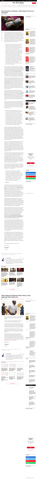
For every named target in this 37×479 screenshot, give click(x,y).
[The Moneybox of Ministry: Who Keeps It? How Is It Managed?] (12, 23)
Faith (12, 14)
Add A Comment (12, 289)
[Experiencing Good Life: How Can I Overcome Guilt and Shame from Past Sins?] (12, 270)
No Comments (15, 14)
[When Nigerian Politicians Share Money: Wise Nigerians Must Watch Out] (12, 308)
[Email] (2, 40)
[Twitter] (2, 35)
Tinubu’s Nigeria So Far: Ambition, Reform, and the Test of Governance (32, 92)
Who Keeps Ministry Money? (12, 254)
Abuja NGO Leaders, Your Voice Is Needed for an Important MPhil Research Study (32, 87)
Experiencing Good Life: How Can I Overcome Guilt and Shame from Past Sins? (12, 273)
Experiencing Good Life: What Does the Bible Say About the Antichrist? (20, 273)
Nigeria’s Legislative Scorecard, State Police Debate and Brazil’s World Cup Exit (32, 82)
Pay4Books (34, 0)
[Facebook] (2, 34)
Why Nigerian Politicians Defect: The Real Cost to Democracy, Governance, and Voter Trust (32, 96)
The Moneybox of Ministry (5, 254)
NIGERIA (27, 100)
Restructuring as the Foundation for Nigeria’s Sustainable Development (12, 377)
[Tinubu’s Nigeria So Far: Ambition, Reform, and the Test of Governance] (27, 91)
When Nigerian (3, 350)
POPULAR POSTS (30, 100)
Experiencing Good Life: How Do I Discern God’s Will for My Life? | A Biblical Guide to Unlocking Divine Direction (4, 274)
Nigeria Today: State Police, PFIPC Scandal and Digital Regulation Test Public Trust (32, 77)
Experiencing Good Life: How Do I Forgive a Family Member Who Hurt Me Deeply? (4, 283)
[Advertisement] (31, 22)
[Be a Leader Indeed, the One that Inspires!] (27, 103)
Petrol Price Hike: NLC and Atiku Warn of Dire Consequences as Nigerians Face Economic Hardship (32, 113)
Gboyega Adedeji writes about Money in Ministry (7, 253)
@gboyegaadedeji (10, 340)
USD (29, 193)
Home (21, 0)
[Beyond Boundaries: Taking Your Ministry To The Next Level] (12, 280)
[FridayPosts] (18, 3)
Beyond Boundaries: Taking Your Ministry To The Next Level (12, 283)
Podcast (33, 5)
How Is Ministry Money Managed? (18, 253)
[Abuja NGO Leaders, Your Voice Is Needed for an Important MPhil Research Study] (27, 86)
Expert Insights (27, 0)
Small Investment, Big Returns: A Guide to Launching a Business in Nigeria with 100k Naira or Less (32, 119)
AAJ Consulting (24, 0)
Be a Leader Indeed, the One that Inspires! (32, 103)
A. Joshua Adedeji (5, 14)
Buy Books (32, 0)
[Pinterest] (2, 39)
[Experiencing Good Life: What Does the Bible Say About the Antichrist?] (20, 270)
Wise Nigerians (8, 350)
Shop (35, 5)
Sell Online (30, 5)
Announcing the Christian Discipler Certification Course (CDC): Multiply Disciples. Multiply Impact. (20, 284)
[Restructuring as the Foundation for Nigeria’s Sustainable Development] (12, 374)
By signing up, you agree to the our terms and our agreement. (30, 166)
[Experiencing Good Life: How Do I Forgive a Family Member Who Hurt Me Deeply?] (4, 280)
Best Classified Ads (30, 0)
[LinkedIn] (2, 37)
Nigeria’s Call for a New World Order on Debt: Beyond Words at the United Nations (20, 377)
